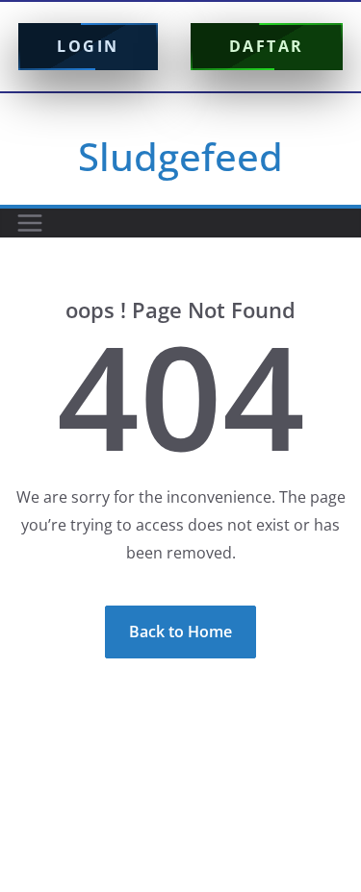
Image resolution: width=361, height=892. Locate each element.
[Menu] (29, 223)
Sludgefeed (180, 156)
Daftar (266, 46)
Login (88, 46)
